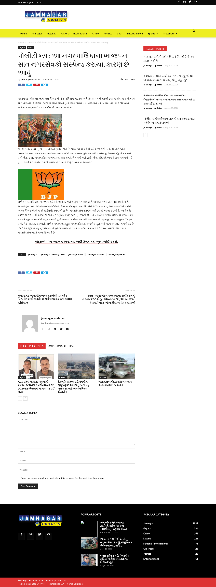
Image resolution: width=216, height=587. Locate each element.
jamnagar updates (30, 79)
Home (23, 33)
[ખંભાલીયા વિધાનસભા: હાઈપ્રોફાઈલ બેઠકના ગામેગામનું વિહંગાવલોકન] (89, 529)
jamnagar (32, 254)
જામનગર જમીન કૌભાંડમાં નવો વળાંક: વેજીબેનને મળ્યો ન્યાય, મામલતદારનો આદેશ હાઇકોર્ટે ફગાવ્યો (169, 99)
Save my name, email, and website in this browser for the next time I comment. (63, 478)
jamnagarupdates (116, 254)
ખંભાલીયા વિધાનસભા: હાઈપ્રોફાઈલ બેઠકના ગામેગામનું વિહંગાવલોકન (113, 525)
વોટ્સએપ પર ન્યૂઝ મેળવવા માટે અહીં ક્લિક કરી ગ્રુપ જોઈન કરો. (76, 241)
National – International (73, 33)
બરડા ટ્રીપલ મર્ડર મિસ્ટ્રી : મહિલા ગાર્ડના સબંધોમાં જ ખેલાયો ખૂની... (114, 559)
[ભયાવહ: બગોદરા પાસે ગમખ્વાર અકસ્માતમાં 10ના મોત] (117, 366)
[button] (194, 31)
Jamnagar (37, 33)
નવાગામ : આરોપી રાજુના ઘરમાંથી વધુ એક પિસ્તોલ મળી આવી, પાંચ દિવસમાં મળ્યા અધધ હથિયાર (45, 299)
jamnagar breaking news (53, 254)
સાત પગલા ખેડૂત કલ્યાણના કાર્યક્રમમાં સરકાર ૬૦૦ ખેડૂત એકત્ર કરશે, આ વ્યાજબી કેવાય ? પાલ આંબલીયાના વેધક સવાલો (108, 299)
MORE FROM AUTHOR (61, 346)
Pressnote (168, 33)
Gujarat (51, 33)
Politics (107, 33)
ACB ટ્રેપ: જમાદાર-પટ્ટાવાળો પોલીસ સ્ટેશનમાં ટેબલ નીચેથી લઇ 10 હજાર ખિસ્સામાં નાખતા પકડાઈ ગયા (36, 386)
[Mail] (56, 329)
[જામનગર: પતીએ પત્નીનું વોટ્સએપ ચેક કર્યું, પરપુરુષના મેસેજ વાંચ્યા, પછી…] (89, 543)
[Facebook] (178, 3)
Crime (95, 33)
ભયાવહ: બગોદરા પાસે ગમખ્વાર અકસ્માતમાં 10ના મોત (115, 383)
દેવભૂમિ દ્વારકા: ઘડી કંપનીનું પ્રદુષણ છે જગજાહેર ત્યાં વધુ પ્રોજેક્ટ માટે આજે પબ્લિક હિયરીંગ (73, 386)
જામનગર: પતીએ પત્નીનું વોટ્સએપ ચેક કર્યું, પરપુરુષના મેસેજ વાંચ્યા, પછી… (116, 542)
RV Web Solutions (74, 583)
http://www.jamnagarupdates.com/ (55, 323)
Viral (119, 33)
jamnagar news (76, 254)
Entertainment (135, 33)
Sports (151, 33)
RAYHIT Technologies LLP (52, 583)
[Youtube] (195, 3)
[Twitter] (190, 3)
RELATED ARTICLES (32, 346)
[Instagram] (184, 3)
